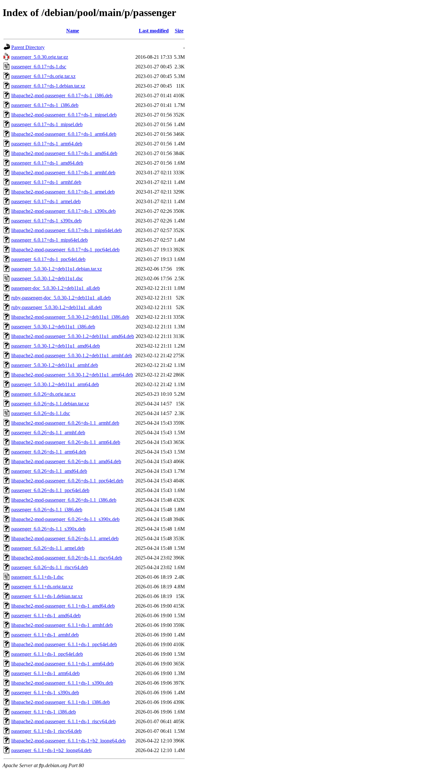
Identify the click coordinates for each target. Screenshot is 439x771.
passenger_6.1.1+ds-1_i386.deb (43, 712)
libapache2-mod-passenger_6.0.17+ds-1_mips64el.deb (66, 230)
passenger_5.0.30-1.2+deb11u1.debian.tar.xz (56, 269)
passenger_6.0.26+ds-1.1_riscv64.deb (49, 567)
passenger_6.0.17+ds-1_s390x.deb (46, 220)
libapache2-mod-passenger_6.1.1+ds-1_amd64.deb (63, 606)
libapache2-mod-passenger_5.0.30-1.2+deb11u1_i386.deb (70, 317)
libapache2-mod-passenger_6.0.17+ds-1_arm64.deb (63, 134)
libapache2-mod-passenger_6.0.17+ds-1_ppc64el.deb (65, 249)
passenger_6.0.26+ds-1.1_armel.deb (48, 548)
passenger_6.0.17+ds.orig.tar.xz (43, 76)
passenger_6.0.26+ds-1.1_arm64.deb (48, 452)
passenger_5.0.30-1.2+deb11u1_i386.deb (53, 326)
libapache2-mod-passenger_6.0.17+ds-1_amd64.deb (64, 153)
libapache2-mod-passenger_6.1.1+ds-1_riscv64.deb (63, 721)
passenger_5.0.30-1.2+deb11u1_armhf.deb (54, 365)
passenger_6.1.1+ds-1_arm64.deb (45, 673)
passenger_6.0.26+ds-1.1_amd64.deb (49, 471)
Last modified (154, 30)
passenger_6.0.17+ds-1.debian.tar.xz (48, 86)
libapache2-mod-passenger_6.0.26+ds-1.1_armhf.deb (65, 423)
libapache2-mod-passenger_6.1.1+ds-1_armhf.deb (62, 625)
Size (179, 30)
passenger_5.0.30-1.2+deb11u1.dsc (47, 278)
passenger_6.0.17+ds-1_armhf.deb (46, 182)
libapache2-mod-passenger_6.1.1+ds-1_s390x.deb (62, 683)
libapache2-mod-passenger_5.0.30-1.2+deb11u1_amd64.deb (72, 336)
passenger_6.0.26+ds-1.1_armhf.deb (48, 432)
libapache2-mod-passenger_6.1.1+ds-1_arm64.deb (62, 663)
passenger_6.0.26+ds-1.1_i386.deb (46, 509)
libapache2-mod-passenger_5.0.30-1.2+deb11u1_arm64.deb (72, 374)
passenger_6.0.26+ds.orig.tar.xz (43, 394)
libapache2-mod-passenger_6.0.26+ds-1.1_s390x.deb (65, 519)
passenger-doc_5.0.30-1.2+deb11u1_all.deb (55, 288)
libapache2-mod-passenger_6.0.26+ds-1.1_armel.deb (65, 538)
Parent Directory (28, 47)
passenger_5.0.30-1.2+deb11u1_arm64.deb (55, 384)
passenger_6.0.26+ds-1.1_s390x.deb (48, 529)
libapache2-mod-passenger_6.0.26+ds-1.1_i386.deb (63, 500)
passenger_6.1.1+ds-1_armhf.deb (45, 634)
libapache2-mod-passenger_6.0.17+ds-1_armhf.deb (63, 172)
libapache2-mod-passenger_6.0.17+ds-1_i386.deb (61, 95)
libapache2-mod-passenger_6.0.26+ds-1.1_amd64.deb (66, 461)
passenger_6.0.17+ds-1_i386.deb (44, 105)
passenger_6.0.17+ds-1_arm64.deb (46, 143)
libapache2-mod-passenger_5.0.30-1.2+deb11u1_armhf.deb (71, 355)
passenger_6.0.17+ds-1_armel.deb (46, 201)
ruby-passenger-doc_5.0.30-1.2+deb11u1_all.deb (61, 297)
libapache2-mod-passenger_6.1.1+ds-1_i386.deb (60, 702)
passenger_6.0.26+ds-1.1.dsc (40, 413)
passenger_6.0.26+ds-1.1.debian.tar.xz (50, 403)
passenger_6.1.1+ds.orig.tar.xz (42, 586)
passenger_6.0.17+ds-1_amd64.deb (47, 163)
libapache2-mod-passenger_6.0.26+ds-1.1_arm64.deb (65, 442)
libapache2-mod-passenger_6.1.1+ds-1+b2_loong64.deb (68, 740)
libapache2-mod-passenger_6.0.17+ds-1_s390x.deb (63, 211)
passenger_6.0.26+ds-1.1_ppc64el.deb (50, 490)
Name (72, 30)
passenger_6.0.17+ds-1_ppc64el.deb (48, 259)
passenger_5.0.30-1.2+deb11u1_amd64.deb (55, 346)
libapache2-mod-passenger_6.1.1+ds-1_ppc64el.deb (64, 644)
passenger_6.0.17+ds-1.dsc (38, 66)
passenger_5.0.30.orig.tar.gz (39, 57)
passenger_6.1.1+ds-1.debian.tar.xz (47, 596)
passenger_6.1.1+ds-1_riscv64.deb (46, 731)
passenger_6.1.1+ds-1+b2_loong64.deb (51, 750)
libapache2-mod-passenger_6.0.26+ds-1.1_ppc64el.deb (67, 480)
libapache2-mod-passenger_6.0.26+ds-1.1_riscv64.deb (66, 557)
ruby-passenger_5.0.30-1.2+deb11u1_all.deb (56, 307)
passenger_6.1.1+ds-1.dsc (37, 577)
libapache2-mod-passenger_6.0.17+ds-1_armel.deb (63, 192)
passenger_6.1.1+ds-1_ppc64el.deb (47, 654)
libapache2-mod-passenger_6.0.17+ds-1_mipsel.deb (64, 114)
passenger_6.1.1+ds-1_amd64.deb (46, 615)
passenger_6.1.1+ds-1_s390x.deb (45, 692)
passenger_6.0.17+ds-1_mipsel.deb (47, 124)
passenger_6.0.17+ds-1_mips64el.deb (49, 240)
